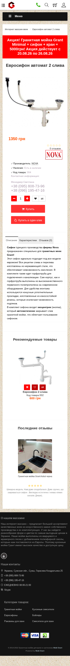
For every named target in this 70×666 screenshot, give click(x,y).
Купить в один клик (29, 220)
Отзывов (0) (45, 240)
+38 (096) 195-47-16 (14, 580)
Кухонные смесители (43, 609)
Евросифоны (11, 615)
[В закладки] (35, 198)
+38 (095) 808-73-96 (14, 575)
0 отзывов (55, 148)
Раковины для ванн (14, 621)
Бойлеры (36, 615)
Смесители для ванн (43, 621)
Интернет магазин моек (16, 29)
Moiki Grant (57, 648)
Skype (7, 590)
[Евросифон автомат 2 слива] (35, 102)
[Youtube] (4, 556)
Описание (11, 240)
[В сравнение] (42, 198)
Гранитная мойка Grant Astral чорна (35, 476)
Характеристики (28, 240)
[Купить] (52, 387)
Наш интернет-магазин (14, 523)
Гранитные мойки (13, 609)
